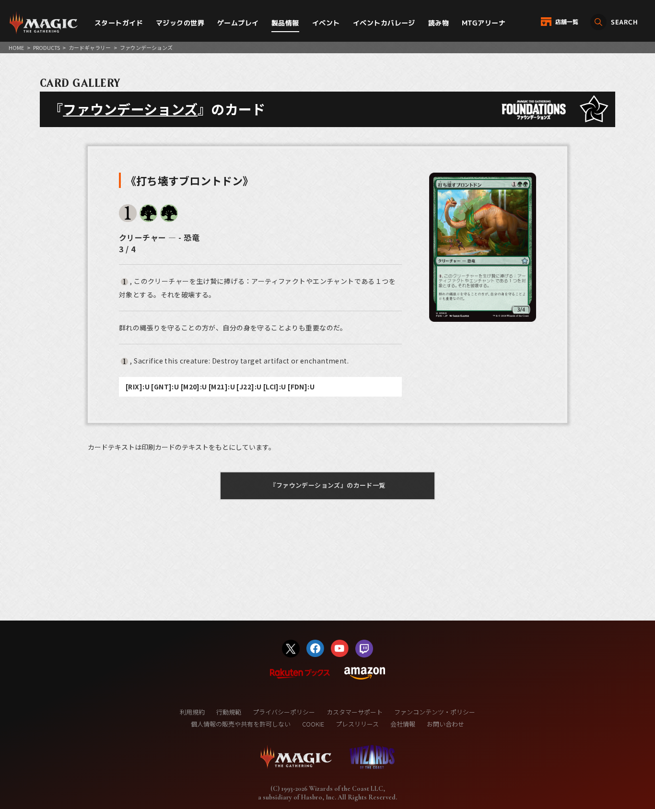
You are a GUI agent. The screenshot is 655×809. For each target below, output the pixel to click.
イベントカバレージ (384, 22)
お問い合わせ (445, 723)
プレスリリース (357, 723)
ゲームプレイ (238, 22)
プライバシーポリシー (284, 711)
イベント (326, 22)
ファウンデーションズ (130, 108)
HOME (16, 47)
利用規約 (192, 711)
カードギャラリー (90, 47)
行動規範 (228, 711)
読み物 (438, 22)
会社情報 (402, 723)
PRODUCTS (46, 47)
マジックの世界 (180, 22)
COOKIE (313, 723)
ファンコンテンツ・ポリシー (434, 711)
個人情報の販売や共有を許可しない (241, 723)
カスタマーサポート (355, 711)
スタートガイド (118, 22)
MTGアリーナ (483, 22)
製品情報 (285, 22)
